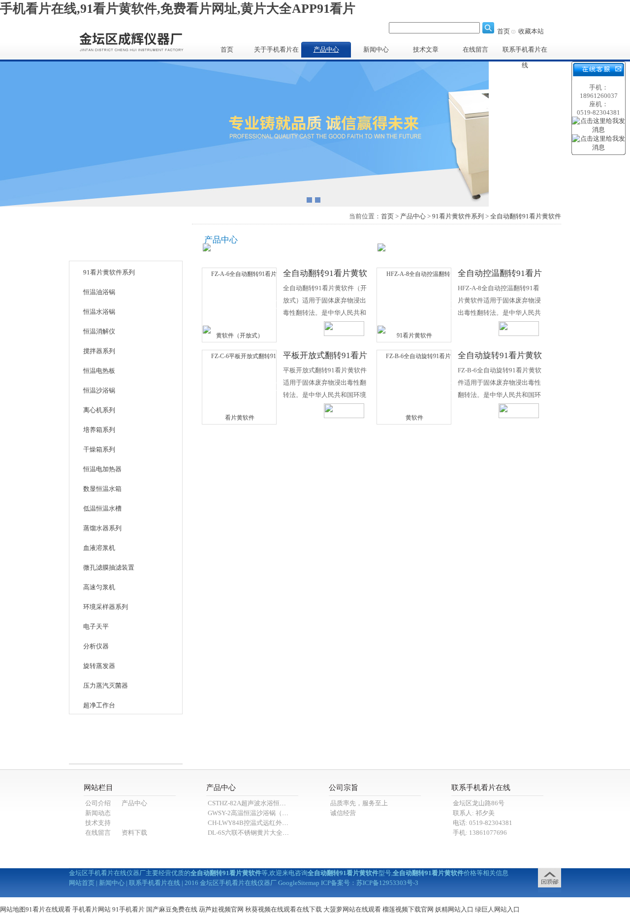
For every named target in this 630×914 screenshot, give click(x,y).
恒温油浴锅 (99, 292)
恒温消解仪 (99, 331)
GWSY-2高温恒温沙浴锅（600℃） (256, 813)
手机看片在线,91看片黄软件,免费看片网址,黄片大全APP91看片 (177, 8)
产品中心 (326, 49)
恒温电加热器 (102, 469)
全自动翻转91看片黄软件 (525, 216)
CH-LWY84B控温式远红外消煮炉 (254, 822)
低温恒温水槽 (102, 508)
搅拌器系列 (99, 351)
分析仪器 (96, 646)
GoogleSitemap (298, 882)
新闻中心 (376, 49)
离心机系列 (99, 410)
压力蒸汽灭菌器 (105, 685)
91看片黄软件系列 (109, 272)
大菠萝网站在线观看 (352, 909)
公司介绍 (98, 803)
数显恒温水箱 (102, 488)
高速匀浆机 (99, 587)
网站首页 (81, 882)
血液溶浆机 (99, 547)
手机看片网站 (91, 909)
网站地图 (13, 909)
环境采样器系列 (105, 606)
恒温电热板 (99, 370)
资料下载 (134, 832)
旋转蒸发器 (99, 666)
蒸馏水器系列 (102, 528)
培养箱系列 (99, 429)
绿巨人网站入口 (497, 909)
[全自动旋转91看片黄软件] (414, 387)
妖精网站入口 (454, 909)
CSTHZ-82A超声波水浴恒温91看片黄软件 (266, 803)
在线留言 (475, 49)
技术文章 (426, 49)
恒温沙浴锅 (99, 390)
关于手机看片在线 (276, 52)
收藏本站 (531, 31)
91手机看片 (128, 909)
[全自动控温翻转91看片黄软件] (414, 304)
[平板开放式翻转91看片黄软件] (239, 387)
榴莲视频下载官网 (408, 909)
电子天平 (96, 626)
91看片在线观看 (48, 909)
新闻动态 (98, 813)
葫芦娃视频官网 (221, 909)
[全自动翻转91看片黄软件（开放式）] (239, 304)
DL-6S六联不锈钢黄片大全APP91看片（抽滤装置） (280, 832)
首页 (503, 31)
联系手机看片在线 (525, 52)
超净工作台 (99, 705)
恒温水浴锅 (99, 311)
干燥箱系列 (99, 449)
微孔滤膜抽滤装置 (108, 567)
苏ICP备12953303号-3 (387, 882)
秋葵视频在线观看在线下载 (283, 909)
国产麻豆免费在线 (171, 909)
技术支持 (98, 822)
